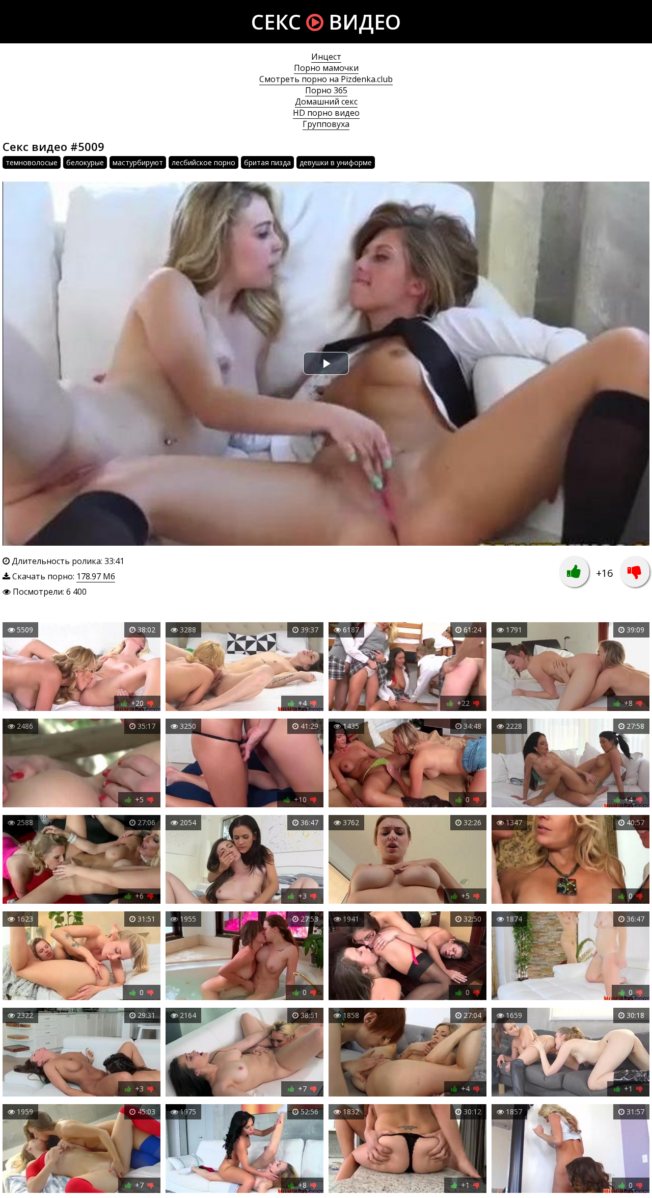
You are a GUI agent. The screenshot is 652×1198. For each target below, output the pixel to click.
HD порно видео (326, 112)
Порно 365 (326, 90)
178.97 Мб (95, 576)
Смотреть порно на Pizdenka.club (326, 79)
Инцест (326, 56)
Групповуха (326, 124)
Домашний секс (326, 101)
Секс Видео (326, 22)
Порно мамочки (326, 67)
